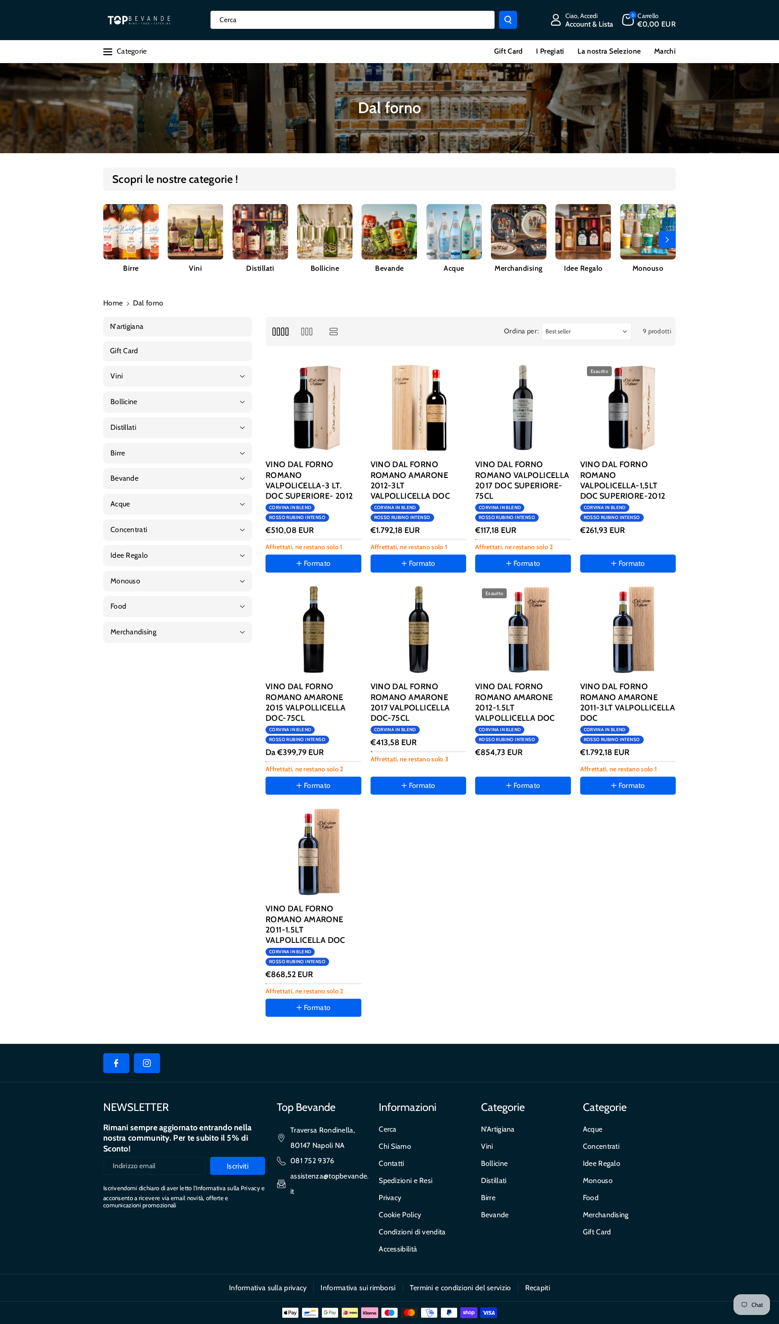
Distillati (260, 268)
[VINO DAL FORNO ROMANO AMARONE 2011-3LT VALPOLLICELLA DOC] (628, 630)
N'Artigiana (498, 1129)
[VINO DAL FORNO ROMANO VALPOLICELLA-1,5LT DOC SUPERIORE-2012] (628, 407)
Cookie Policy (400, 1214)
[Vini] (195, 231)
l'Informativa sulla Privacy (226, 1188)
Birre (131, 268)
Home (113, 303)
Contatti (391, 1163)
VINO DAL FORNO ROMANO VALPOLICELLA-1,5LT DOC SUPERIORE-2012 (622, 480)
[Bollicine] (325, 231)
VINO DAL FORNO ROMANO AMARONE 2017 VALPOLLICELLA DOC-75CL (410, 702)
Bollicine (325, 268)
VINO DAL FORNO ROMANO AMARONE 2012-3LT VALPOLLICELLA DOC (410, 480)
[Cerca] (508, 20)
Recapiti (537, 1287)
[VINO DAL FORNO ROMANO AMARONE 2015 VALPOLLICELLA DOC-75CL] (314, 630)
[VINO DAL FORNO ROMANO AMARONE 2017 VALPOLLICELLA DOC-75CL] (419, 630)
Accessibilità (398, 1249)
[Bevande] (389, 231)
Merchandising (519, 268)
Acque (454, 268)
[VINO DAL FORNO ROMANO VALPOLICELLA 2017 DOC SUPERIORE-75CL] (523, 407)
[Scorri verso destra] (667, 239)
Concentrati (601, 1146)
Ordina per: (521, 331)
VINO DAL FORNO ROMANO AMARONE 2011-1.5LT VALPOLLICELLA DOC (305, 924)
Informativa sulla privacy (268, 1287)
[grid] (280, 331)
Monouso (648, 268)
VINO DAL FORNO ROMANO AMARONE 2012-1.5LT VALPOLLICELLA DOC (515, 702)
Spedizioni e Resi (405, 1180)
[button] (649, 20)
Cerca (388, 1129)
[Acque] (454, 231)
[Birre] (131, 231)
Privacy (390, 1197)
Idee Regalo (583, 268)
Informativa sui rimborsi (358, 1287)
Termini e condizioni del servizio (460, 1287)
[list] (334, 331)
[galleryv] (307, 331)
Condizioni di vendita (412, 1232)
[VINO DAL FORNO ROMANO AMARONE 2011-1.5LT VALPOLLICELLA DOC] (314, 852)
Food (591, 1197)
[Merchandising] (518, 231)
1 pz (385, 811)
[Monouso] (648, 231)
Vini (195, 268)
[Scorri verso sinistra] (111, 239)
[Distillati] (260, 231)
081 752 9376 (312, 1160)
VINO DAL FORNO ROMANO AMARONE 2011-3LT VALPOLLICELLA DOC (627, 702)
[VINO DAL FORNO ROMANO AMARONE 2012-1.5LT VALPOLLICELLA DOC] (523, 630)
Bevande (389, 268)
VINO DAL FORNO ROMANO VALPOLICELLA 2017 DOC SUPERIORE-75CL (522, 480)
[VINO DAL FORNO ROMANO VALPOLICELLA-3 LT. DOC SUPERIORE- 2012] (314, 407)
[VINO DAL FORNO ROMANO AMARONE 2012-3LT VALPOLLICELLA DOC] (419, 407)
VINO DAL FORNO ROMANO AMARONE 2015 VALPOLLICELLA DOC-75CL (305, 702)
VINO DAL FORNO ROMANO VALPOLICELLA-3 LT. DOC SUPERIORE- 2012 (309, 480)
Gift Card (597, 1232)
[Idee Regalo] (583, 231)
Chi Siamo (395, 1146)
